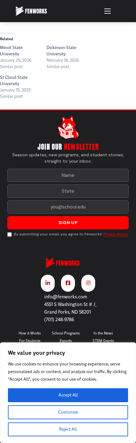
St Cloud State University (14, 80)
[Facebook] (68, 283)
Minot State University (11, 51)
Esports (66, 340)
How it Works (30, 333)
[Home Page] (68, 266)
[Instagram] (88, 283)
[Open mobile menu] (107, 11)
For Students (29, 340)
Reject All (68, 429)
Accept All (68, 395)
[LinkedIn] (48, 283)
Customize (68, 412)
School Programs (66, 333)
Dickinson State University (61, 51)
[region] (68, 392)
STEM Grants (103, 340)
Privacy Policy (115, 234)
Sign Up (68, 222)
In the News (103, 333)
